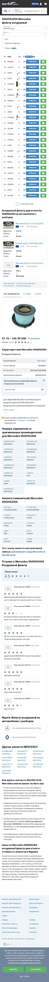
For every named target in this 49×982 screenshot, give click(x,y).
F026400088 (12, 123)
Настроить (24, 976)
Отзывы (38, 294)
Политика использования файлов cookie (24, 963)
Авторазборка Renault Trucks (24, 737)
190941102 (31, 482)
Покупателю (34, 911)
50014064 (10, 508)
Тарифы (32, 920)
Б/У (6, 39)
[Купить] (43, 62)
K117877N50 (33, 508)
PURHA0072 (12, 140)
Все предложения (11, 294)
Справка (32, 928)
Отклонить (36, 969)
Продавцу (33, 907)
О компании (33, 924)
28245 (10, 90)
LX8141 (10, 67)
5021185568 (31, 458)
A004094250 (31, 466)
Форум (5, 920)
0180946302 (8, 490)
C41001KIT (31, 524)
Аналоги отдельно (12, 43)
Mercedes (42, 361)
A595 (7, 540)
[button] (35, 4)
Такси (7, 48)
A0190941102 (32, 442)
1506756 (30, 474)
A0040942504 (9, 466)
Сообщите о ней (23, 420)
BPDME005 (12, 156)
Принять (13, 969)
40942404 (8, 458)
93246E (10, 129)
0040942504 (8, 450)
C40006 (10, 151)
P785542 (11, 84)
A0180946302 (32, 450)
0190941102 (8, 474)
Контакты (33, 932)
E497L (10, 73)
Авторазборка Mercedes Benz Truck (26, 728)
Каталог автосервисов (11, 903)
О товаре (27, 294)
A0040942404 (13, 101)
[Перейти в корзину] (45, 3)
